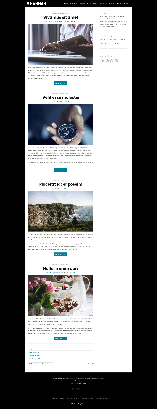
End (51, 364)
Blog (94, 3)
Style (103, 39)
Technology (114, 47)
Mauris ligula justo (34, 352)
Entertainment (113, 39)
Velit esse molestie (87, 398)
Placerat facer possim (57, 398)
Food (110, 43)
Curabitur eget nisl (34, 359)
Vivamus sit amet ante (102, 398)
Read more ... (60, 83)
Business (104, 47)
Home (66, 3)
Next (46, 364)
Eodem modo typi (34, 355)
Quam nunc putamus (73, 398)
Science (123, 47)
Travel (123, 39)
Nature (103, 43)
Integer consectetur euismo (37, 349)
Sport (117, 43)
